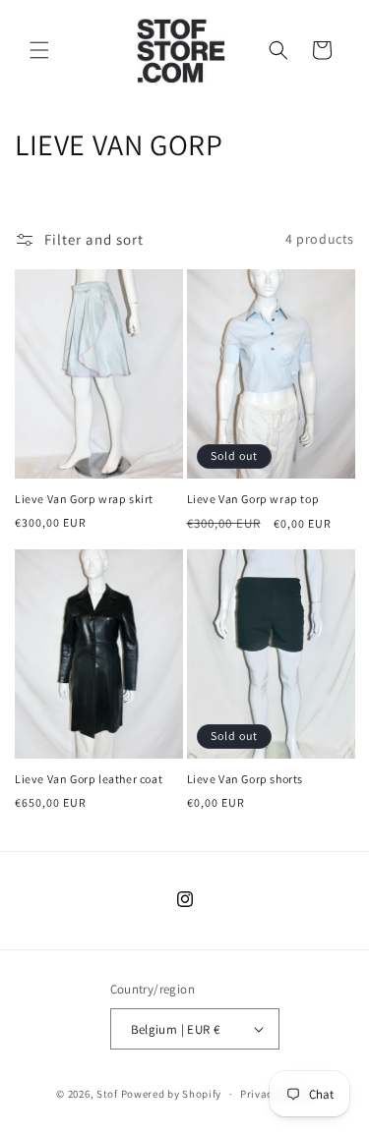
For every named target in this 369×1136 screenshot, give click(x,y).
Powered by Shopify (171, 1094)
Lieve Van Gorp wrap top (253, 498)
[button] (39, 50)
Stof (107, 1094)
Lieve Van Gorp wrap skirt (84, 498)
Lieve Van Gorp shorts (245, 778)
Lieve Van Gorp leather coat (88, 778)
